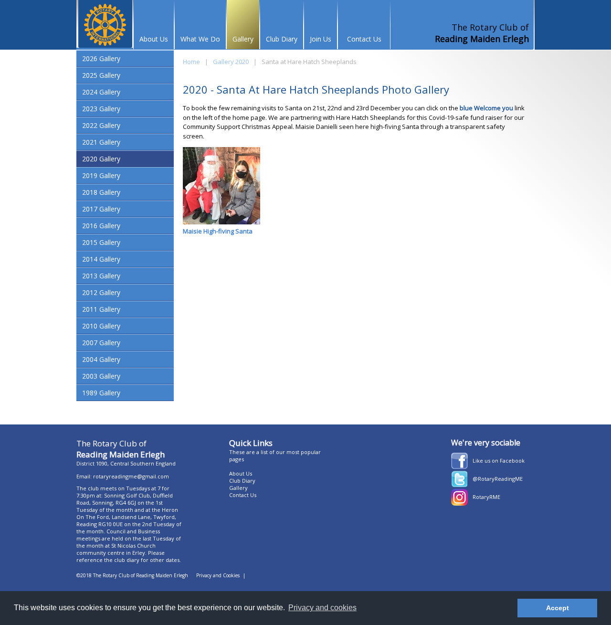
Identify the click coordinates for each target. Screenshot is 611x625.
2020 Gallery (101, 158)
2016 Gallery (101, 225)
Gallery (242, 38)
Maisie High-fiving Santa (218, 231)
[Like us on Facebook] (459, 467)
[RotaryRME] (459, 503)
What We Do (200, 38)
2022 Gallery (101, 125)
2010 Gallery (101, 325)
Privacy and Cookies (218, 575)
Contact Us (364, 38)
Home (191, 61)
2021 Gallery (101, 142)
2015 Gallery (101, 242)
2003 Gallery (101, 376)
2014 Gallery (101, 259)
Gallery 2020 (231, 61)
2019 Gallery (101, 175)
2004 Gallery (101, 359)
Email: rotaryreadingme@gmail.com (122, 476)
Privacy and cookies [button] (322, 608)
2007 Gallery (101, 342)
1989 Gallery (101, 392)
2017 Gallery (101, 208)
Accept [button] (557, 608)
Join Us (320, 38)
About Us (153, 38)
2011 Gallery (101, 309)
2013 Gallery (101, 275)
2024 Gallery (101, 91)
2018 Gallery (101, 192)
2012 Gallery (101, 292)
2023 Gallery (101, 108)
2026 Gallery (101, 58)
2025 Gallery (101, 75)
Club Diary (281, 38)
